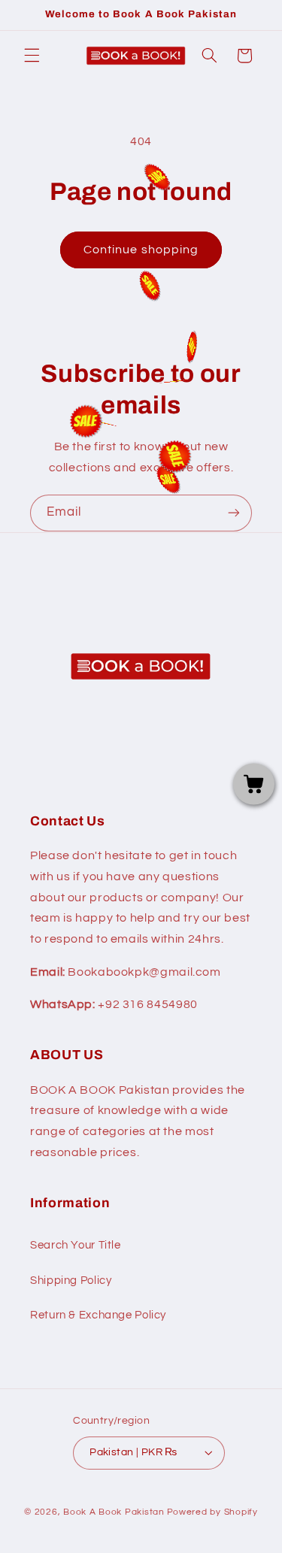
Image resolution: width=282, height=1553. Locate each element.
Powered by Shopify (212, 1512)
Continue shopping (141, 250)
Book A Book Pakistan (114, 1512)
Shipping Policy (70, 1280)
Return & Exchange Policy (98, 1315)
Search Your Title (75, 1245)
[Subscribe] (234, 513)
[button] (31, 55)
